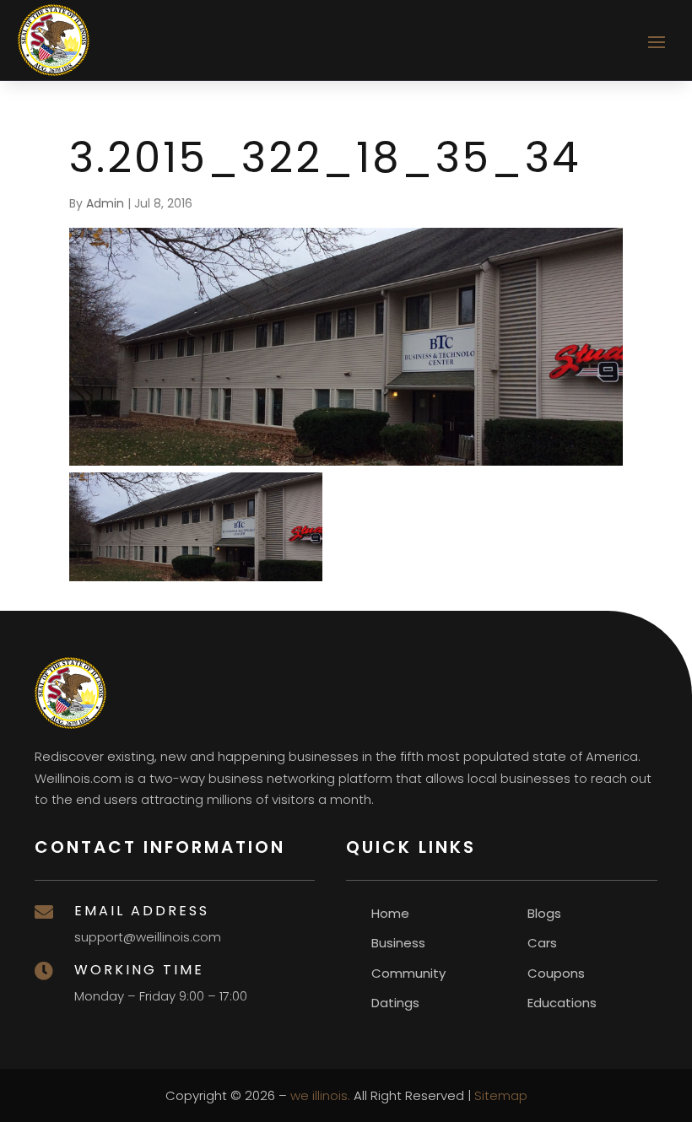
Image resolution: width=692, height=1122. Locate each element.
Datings (395, 1002)
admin (105, 203)
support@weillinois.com (147, 937)
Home (390, 913)
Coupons (556, 973)
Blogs (544, 913)
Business (398, 943)
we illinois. (320, 1095)
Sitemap (500, 1095)
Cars (542, 943)
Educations (562, 1002)
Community (408, 973)
